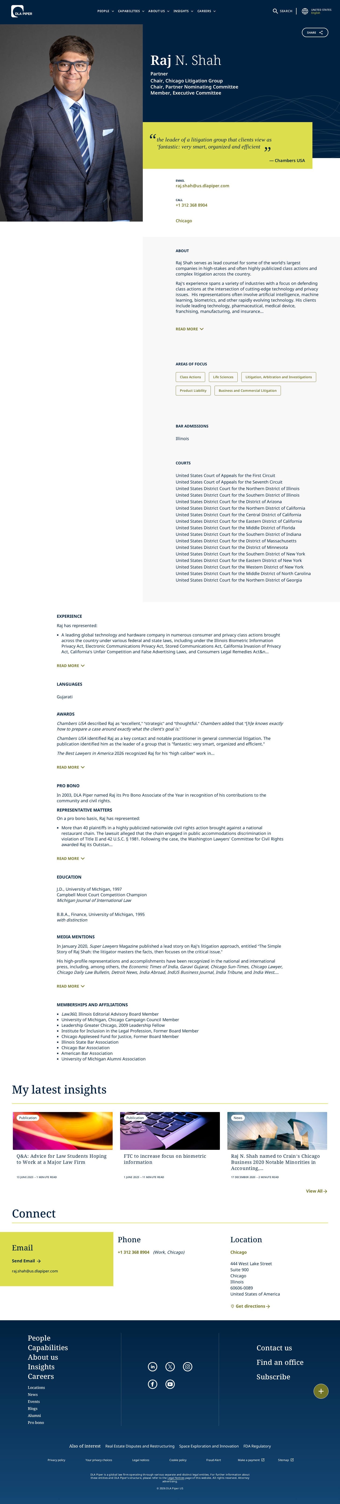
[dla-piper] (23, 11)
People (103, 11)
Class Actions (190, 377)
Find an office (280, 1362)
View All (314, 1191)
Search (286, 11)
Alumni (34, 1415)
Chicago (184, 220)
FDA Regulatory (257, 1446)
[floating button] (321, 1391)
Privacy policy (56, 1460)
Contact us (274, 1347)
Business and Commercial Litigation (248, 390)
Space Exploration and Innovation (209, 1446)
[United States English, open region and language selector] (305, 11)
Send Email (23, 1261)
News (33, 1394)
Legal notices (140, 1460)
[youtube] (170, 1384)
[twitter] (170, 1366)
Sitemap (283, 1460)
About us (156, 11)
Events (34, 1401)
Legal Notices (176, 1477)
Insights (181, 11)
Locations (36, 1387)
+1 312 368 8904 (191, 205)
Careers (204, 11)
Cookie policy (177, 1460)
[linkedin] (152, 1366)
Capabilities (129, 11)
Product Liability (193, 390)
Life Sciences (223, 377)
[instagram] (187, 1366)
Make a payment (249, 1460)
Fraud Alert (213, 1460)
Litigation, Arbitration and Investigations (279, 377)
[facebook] (152, 1384)
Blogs (32, 1408)
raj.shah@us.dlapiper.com (202, 185)
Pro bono (36, 1422)
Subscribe (273, 1376)
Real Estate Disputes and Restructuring (140, 1446)
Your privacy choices (99, 1460)
